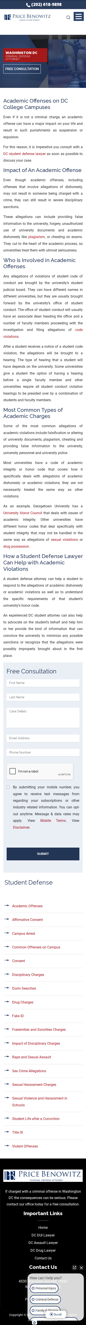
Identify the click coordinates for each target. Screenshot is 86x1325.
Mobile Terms (53, 821)
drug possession (16, 546)
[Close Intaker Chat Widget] (81, 1267)
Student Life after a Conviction (36, 1119)
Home (43, 1227)
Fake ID (18, 1016)
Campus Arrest (23, 933)
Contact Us (43, 1258)
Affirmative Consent (27, 920)
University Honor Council (22, 513)
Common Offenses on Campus (36, 947)
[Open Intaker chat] (34, 1323)
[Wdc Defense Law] (43, 1175)
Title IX (17, 1132)
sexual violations (64, 540)
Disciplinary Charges (28, 975)
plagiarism (36, 237)
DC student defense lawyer (24, 154)
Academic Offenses (27, 906)
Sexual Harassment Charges (34, 1085)
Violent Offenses (25, 1146)
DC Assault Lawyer (43, 1243)
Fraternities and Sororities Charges (39, 1029)
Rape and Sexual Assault (31, 1057)
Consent (18, 961)
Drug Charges (22, 1002)
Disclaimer (21, 827)
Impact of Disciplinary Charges (36, 1043)
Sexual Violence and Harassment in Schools (39, 1101)
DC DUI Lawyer (43, 1235)
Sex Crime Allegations (29, 1071)
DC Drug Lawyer (43, 1250)
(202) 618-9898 (46, 4)
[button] (78, 16)
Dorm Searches (24, 988)
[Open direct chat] (74, 1267)
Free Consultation (22, 69)
